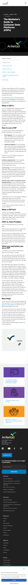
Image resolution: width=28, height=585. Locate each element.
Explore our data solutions (8, 304)
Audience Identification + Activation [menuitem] (11, 481)
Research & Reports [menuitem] (8, 525)
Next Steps (5, 80)
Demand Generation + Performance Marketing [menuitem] (11, 484)
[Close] (24, 569)
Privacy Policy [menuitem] (6, 562)
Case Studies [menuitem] (6, 523)
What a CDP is (6, 62)
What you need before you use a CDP (10, 76)
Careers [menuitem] (5, 552)
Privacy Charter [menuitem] (6, 565)
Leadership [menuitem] (5, 543)
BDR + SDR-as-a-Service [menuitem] (9, 487)
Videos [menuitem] (5, 528)
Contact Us (7, 455)
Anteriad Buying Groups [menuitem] (8, 510)
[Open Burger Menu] (25, 3)
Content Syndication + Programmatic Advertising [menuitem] (12, 505)
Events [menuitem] (4, 547)
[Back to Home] (5, 3)
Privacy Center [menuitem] (6, 560)
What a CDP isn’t (7, 69)
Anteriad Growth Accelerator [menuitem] (10, 502)
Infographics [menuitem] (6, 535)
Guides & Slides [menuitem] (7, 530)
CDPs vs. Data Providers (9, 72)
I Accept (14, 580)
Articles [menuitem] (5, 518)
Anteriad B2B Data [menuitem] (7, 478)
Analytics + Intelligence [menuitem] (8, 489)
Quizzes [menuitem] (5, 532)
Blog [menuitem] (4, 521)
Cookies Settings (14, 583)
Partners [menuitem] (5, 545)
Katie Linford (11, 97)
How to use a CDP (7, 65)
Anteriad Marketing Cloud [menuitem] (9, 492)
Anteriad (6, 14)
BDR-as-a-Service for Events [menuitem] (10, 508)
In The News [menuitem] (6, 550)
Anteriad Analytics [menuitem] (7, 499)
